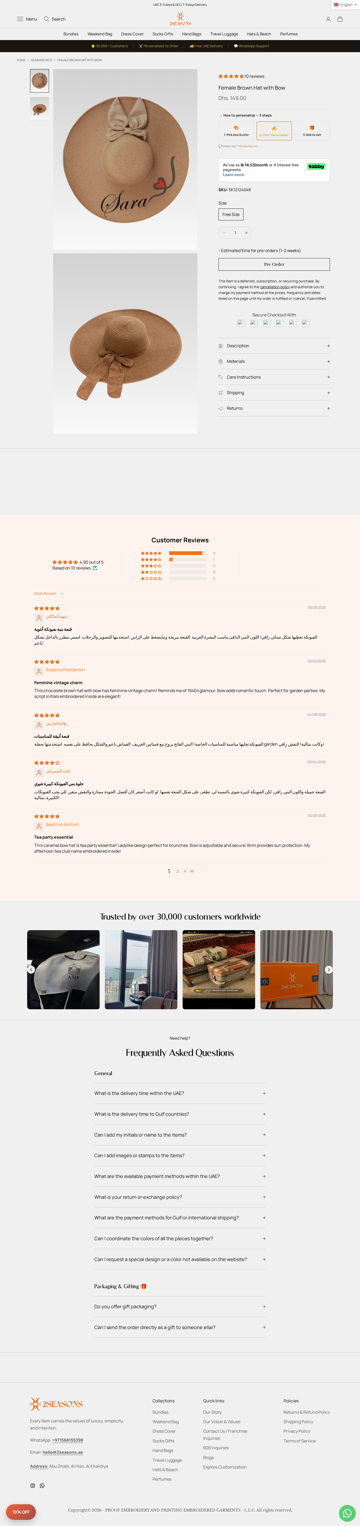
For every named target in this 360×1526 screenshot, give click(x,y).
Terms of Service (300, 1441)
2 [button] (177, 871)
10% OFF (20, 1512)
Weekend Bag (99, 34)
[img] (47, 608)
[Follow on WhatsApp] (42, 1485)
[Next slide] (329, 970)
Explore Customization (225, 1467)
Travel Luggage (224, 34)
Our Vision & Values (221, 1421)
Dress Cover (132, 34)
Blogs (208, 1457)
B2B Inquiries (215, 1448)
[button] (231, 76)
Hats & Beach (259, 34)
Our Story (212, 1412)
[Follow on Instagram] (32, 1485)
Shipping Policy (298, 1421)
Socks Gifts (163, 34)
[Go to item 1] (39, 81)
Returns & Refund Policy (307, 1412)
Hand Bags (191, 34)
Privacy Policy (297, 1431)
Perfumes (289, 34)
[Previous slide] (31, 970)
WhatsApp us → (250, 146)
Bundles (71, 34)
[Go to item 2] (39, 108)
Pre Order (274, 264)
